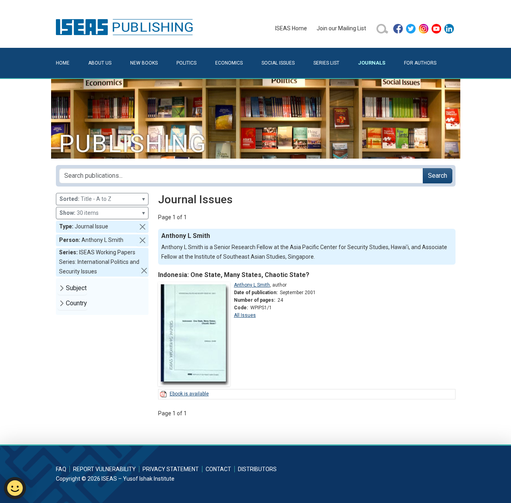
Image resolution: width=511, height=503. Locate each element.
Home (62, 63)
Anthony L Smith (252, 285)
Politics (186, 63)
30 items (102, 213)
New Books (144, 63)
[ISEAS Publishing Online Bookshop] (126, 27)
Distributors (257, 469)
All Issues (245, 315)
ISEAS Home (291, 28)
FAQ (61, 469)
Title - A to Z (102, 199)
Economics (229, 63)
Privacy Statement (171, 469)
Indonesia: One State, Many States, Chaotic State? (233, 275)
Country (76, 303)
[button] (143, 227)
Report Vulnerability (104, 469)
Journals (371, 63)
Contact (218, 469)
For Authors (420, 63)
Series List (326, 63)
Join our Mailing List (341, 28)
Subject (76, 288)
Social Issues (278, 63)
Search (437, 175)
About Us (99, 63)
